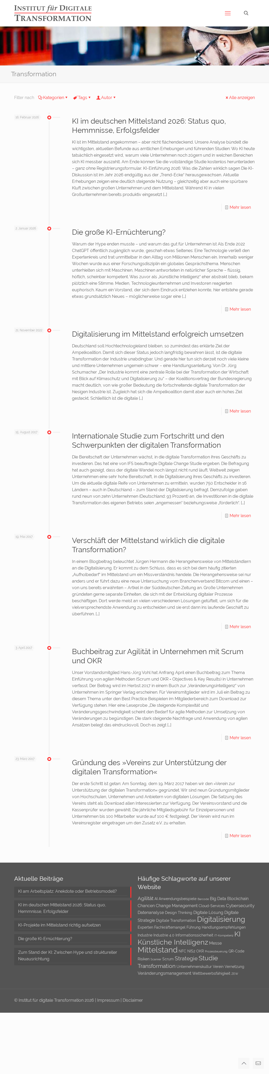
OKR (200, 951)
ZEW (234, 973)
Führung (194, 927)
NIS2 (191, 951)
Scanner (156, 959)
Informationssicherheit (194, 935)
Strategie (186, 958)
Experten (145, 927)
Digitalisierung (221, 919)
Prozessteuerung (216, 951)
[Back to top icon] (243, 1063)
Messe (215, 943)
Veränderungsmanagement (164, 973)
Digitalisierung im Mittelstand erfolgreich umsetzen (158, 334)
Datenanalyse (151, 912)
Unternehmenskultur (194, 967)
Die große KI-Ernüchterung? (118, 232)
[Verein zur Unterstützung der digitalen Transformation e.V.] (56, 13)
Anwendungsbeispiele (177, 899)
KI (237, 934)
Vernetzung (234, 967)
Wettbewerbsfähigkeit (211, 973)
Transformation (156, 966)
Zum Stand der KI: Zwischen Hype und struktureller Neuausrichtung (67, 955)
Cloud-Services (212, 906)
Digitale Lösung (208, 912)
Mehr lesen (240, 207)
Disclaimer (133, 1000)
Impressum (109, 1000)
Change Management (177, 905)
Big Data (218, 898)
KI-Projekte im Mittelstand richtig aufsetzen (59, 925)
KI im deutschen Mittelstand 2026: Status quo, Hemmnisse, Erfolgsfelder (62, 908)
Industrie (145, 935)
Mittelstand (158, 949)
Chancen (146, 905)
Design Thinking (178, 913)
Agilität (145, 898)
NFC (182, 951)
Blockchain (238, 898)
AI (156, 899)
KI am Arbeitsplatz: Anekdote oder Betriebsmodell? (67, 891)
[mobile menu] (227, 13)
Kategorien (53, 97)
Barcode (203, 899)
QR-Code (236, 951)
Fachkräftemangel (169, 927)
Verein (218, 967)
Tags (82, 97)
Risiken (143, 959)
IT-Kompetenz (223, 935)
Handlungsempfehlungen (224, 927)
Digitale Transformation (176, 920)
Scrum (168, 959)
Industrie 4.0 (163, 935)
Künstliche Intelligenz (173, 942)
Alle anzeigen (242, 97)
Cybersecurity (240, 905)
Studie (208, 958)
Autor (106, 97)
